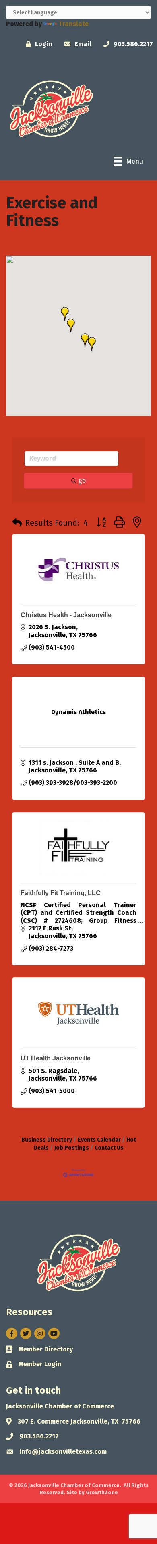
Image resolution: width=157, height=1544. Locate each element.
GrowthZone (102, 1492)
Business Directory (46, 1139)
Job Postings (71, 1147)
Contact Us (109, 1147)
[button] (92, 344)
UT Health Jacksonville (56, 1058)
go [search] (82, 480)
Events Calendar (99, 1139)
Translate (73, 24)
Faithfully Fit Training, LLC (61, 893)
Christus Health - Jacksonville (66, 615)
